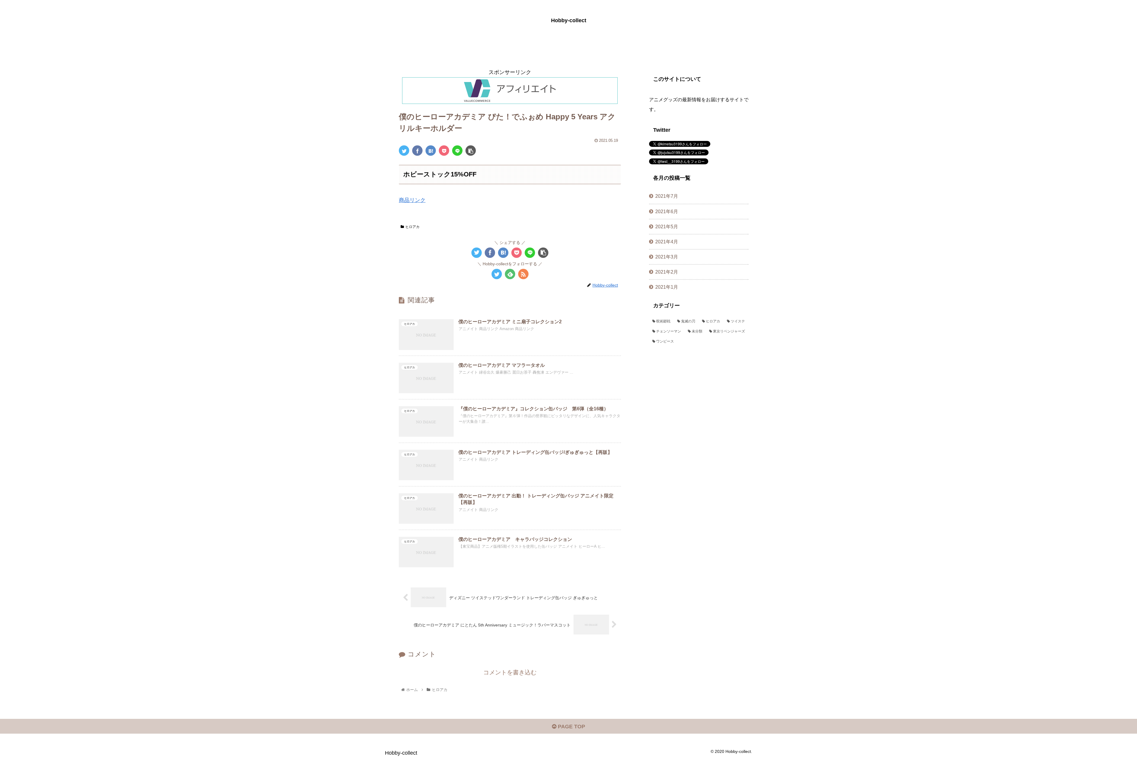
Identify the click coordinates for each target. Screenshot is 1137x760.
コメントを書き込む (510, 672)
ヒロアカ (412, 227)
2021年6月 (666, 211)
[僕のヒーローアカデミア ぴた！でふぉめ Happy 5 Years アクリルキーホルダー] (430, 150)
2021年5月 (666, 226)
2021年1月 (666, 287)
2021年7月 (666, 196)
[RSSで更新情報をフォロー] (523, 274)
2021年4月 (666, 241)
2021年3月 (666, 256)
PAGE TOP (570, 727)
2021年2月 (666, 271)
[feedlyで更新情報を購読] (510, 274)
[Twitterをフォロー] (497, 274)
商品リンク (412, 200)
